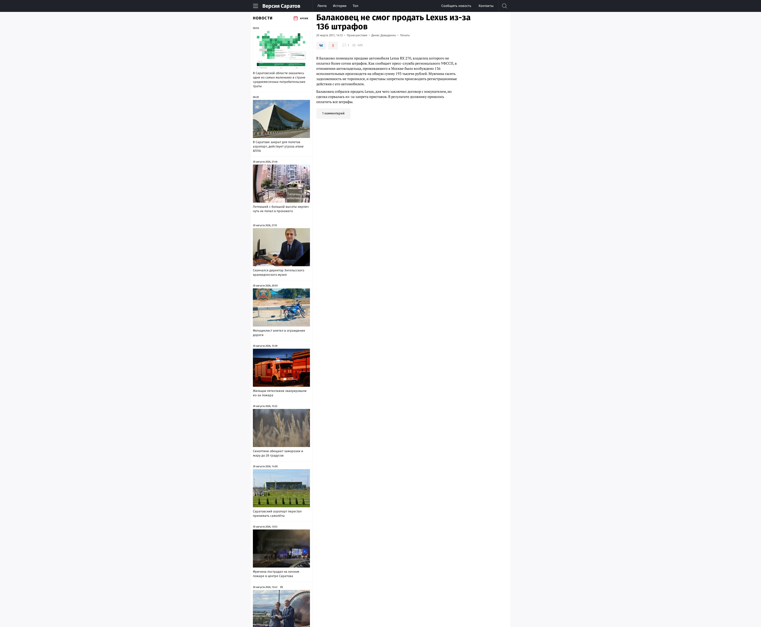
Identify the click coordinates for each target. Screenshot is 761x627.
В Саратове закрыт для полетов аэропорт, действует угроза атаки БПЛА (278, 146)
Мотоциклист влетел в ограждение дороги (279, 333)
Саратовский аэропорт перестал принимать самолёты (277, 513)
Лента (322, 6)
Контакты (486, 6)
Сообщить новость (456, 6)
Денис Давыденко (383, 35)
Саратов (281, 6)
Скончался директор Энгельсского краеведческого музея (278, 272)
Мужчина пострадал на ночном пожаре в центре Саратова (276, 574)
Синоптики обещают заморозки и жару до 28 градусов (278, 453)
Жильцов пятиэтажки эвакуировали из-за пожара (280, 393)
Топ (355, 6)
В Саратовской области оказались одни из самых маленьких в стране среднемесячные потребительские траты (279, 79)
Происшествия (357, 35)
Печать (405, 35)
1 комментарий (333, 113)
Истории (339, 6)
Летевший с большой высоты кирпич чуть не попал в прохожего (281, 209)
